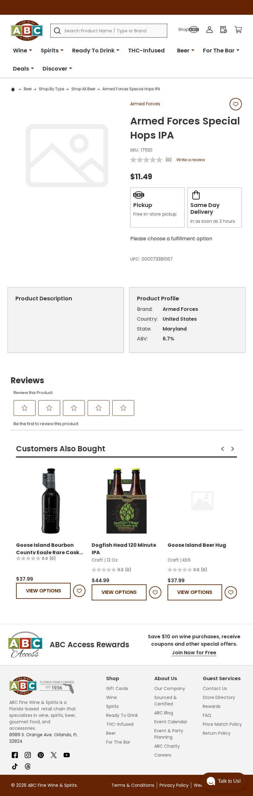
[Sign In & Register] (209, 29)
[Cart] (238, 29)
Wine (20, 50)
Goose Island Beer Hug (197, 545)
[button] (222, 449)
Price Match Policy (222, 724)
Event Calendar (170, 722)
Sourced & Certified (165, 700)
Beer (183, 50)
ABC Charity (167, 746)
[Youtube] (66, 752)
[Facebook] (14, 752)
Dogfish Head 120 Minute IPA (124, 548)
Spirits (50, 50)
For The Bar (218, 50)
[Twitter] (53, 752)
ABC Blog (163, 713)
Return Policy (216, 733)
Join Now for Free (194, 652)
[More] (30, 50)
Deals (21, 68)
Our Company (169, 688)
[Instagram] (27, 752)
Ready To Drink (93, 50)
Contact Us (215, 688)
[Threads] (27, 764)
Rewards (212, 706)
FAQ (207, 715)
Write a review (190, 160)
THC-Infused (146, 50)
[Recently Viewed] (223, 29)
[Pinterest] (40, 752)
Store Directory (219, 697)
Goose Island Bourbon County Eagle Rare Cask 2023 (47, 548)
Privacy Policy (174, 785)
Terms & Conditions (132, 785)
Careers (162, 755)
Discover (55, 68)
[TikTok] (14, 764)
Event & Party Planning (168, 734)
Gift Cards (117, 688)
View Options (43, 590)
